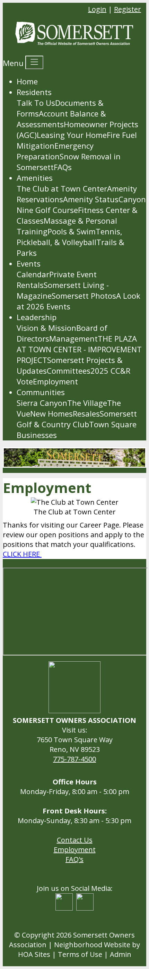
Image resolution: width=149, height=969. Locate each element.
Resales (86, 413)
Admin (120, 954)
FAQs (63, 167)
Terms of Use (80, 954)
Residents (34, 92)
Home (27, 81)
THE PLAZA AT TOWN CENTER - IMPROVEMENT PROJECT (79, 349)
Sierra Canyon (42, 403)
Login (97, 9)
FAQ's (74, 859)
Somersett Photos (84, 295)
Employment (55, 381)
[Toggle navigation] (34, 62)
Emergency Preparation (55, 150)
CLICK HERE (22, 554)
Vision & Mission (46, 328)
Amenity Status (91, 199)
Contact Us (75, 840)
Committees (68, 370)
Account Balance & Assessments (61, 118)
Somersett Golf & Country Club (77, 418)
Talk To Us (36, 102)
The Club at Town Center (62, 188)
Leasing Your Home (72, 135)
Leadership (36, 317)
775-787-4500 (74, 759)
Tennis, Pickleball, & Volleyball (69, 236)
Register (127, 9)
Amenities (35, 178)
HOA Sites (34, 954)
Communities (41, 392)
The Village (87, 403)
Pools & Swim (71, 231)
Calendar (33, 274)
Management (73, 338)
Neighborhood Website (92, 944)
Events (29, 263)
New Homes (51, 413)
